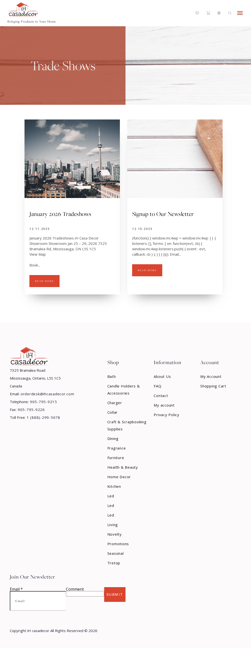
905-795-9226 (30, 409)
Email (16, 589)
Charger (114, 402)
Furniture (115, 457)
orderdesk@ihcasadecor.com (46, 393)
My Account (211, 376)
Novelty (114, 534)
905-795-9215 (43, 401)
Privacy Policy (166, 414)
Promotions (118, 543)
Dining (113, 438)
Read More (44, 281)
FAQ (157, 386)
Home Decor (119, 476)
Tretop (114, 562)
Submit (114, 594)
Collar (112, 412)
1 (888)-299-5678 (42, 417)
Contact (161, 395)
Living (112, 524)
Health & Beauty (122, 467)
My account (164, 405)
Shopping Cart (213, 386)
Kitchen (114, 486)
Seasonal (115, 553)
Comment (75, 589)
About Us (162, 376)
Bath (111, 376)
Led (110, 495)
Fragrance (116, 448)
